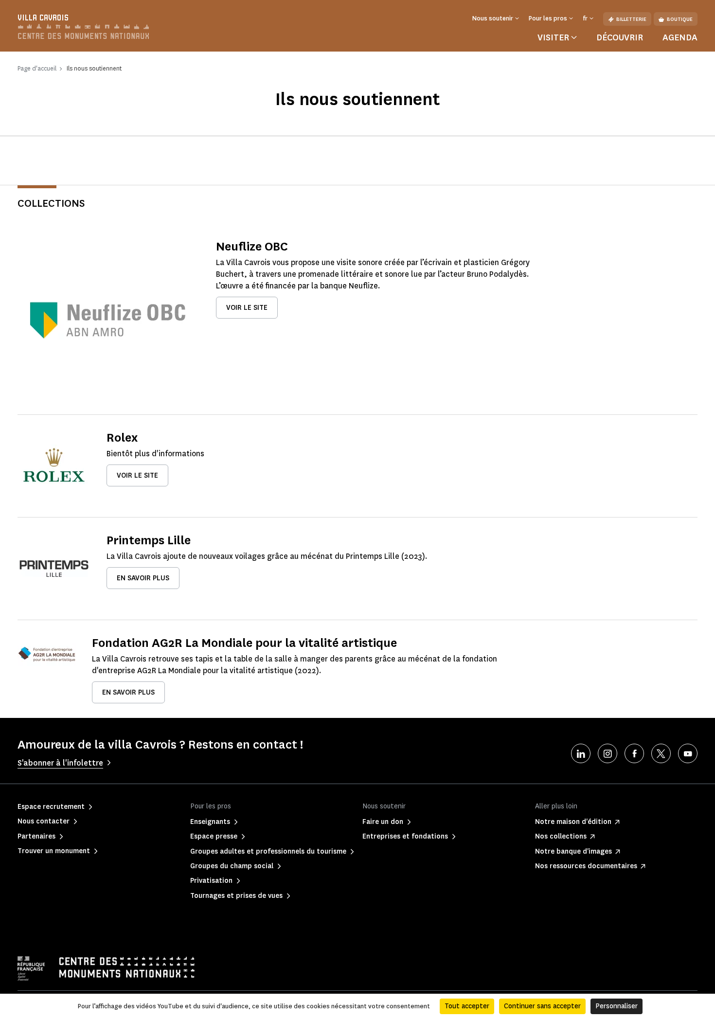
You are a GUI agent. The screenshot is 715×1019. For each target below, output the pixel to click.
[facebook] (634, 753)
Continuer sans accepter (542, 1006)
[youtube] (687, 753)
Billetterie (631, 19)
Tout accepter (467, 1006)
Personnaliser (616, 1006)
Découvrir (619, 37)
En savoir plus (143, 578)
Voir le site (247, 307)
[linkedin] (580, 753)
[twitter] (661, 753)
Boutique (680, 19)
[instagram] (607, 753)
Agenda (679, 37)
